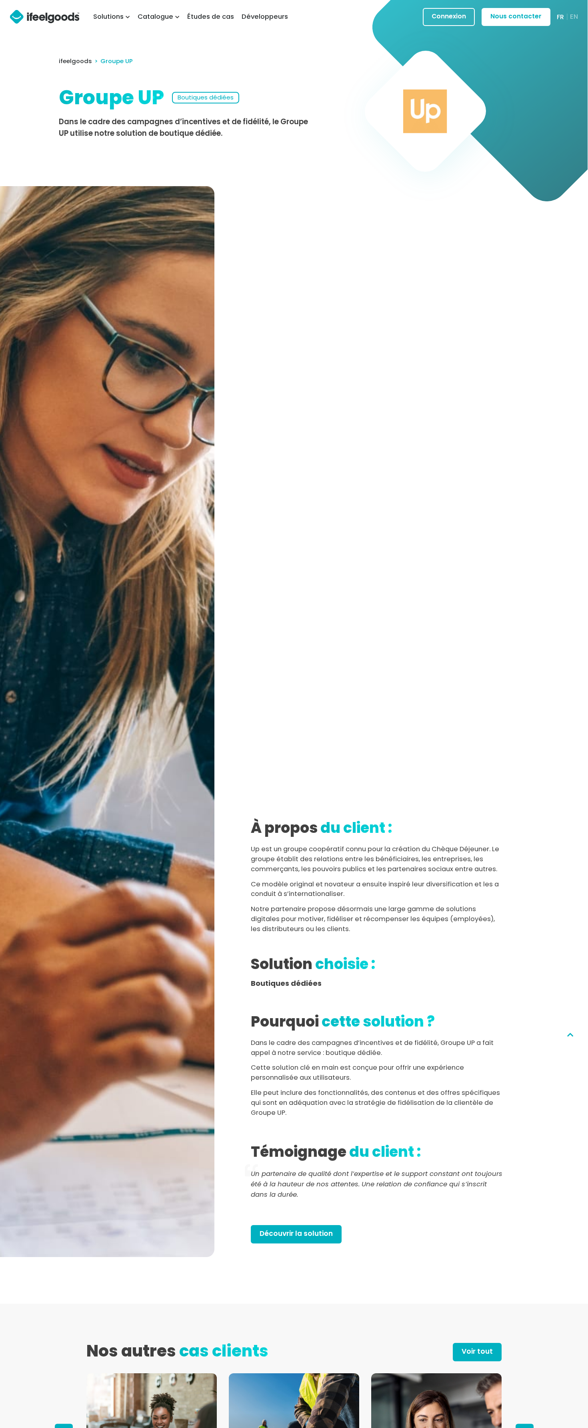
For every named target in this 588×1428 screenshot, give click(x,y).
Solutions (108, 17)
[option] (574, 17)
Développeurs (265, 17)
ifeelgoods (75, 61)
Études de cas (210, 17)
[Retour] (570, 1035)
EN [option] (574, 16)
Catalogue (155, 17)
